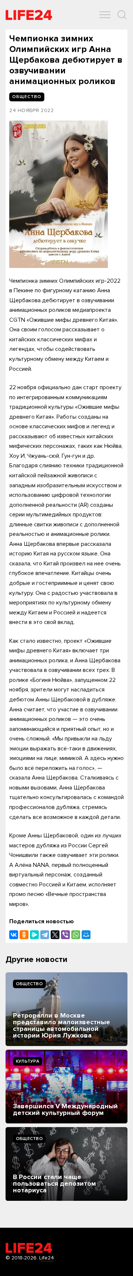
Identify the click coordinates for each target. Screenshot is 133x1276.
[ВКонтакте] (13, 934)
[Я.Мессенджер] (34, 934)
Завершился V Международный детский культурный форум (65, 1109)
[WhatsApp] (75, 934)
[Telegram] (44, 934)
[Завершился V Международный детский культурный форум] (66, 1086)
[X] (55, 934)
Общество (29, 984)
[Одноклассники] (24, 934)
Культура (27, 1061)
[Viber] (65, 934)
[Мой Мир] (86, 934)
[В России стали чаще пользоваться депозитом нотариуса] (66, 1164)
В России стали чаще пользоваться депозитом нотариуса (54, 1183)
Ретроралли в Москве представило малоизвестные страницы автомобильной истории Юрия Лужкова (61, 1025)
